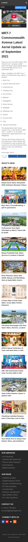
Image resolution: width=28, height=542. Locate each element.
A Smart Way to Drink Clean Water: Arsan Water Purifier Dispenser (12, 303)
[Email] (10, 521)
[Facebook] (3, 521)
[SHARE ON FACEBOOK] (17, 156)
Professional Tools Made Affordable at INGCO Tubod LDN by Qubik (13, 230)
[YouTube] (7, 521)
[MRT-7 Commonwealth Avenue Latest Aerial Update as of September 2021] (14, 174)
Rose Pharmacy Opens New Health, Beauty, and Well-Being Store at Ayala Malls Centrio (13, 278)
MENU (3, 7)
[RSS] (14, 521)
